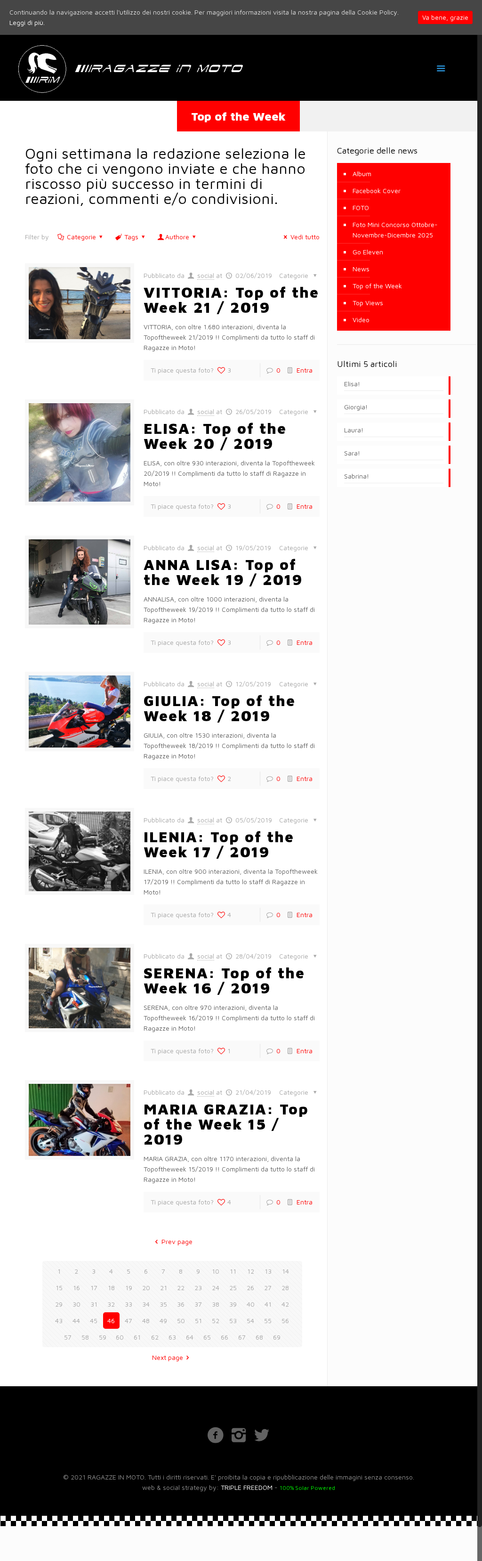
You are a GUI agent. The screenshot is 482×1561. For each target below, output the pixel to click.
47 (128, 1321)
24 (215, 1288)
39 (233, 1304)
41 (268, 1304)
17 (93, 1288)
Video (361, 320)
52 (215, 1321)
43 (59, 1321)
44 (76, 1321)
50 (181, 1321)
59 (102, 1337)
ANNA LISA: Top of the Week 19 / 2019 (223, 571)
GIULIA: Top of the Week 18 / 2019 (220, 707)
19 (128, 1288)
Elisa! (352, 384)
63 (172, 1337)
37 (198, 1304)
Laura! (353, 430)
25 (233, 1288)
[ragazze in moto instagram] (238, 1434)
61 (137, 1337)
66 (224, 1337)
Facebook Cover (377, 191)
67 (242, 1337)
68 (259, 1337)
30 (76, 1304)
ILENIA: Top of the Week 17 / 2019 (219, 844)
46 (111, 1321)
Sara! (352, 453)
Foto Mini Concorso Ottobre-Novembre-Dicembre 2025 (395, 229)
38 (215, 1304)
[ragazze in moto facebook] (215, 1434)
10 (215, 1271)
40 (251, 1304)
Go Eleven (368, 252)
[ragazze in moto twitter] (261, 1434)
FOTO (361, 207)
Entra (305, 370)
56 (285, 1321)
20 (146, 1288)
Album (362, 174)
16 (76, 1288)
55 (268, 1321)
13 (268, 1271)
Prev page (177, 1241)
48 (146, 1321)
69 (277, 1337)
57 (68, 1337)
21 (163, 1288)
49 (163, 1321)
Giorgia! (356, 407)
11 (233, 1271)
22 (181, 1288)
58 (85, 1337)
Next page (167, 1357)
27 (268, 1288)
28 (285, 1288)
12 (250, 1271)
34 (146, 1304)
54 (250, 1321)
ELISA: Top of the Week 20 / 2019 (215, 435)
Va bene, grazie (445, 17)
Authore (177, 237)
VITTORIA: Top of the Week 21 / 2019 (231, 299)
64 (189, 1337)
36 (181, 1304)
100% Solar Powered (307, 1487)
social (205, 275)
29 (59, 1304)
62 (155, 1337)
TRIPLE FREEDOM (247, 1487)
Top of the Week (377, 286)
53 (233, 1321)
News (361, 269)
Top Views (368, 303)
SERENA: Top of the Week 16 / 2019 (224, 980)
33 (128, 1304)
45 (93, 1321)
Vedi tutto (305, 237)
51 (198, 1321)
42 (285, 1304)
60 (120, 1337)
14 (285, 1271)
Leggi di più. (27, 22)
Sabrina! (356, 476)
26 (250, 1288)
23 (198, 1288)
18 (111, 1288)
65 (207, 1337)
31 (93, 1304)
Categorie (81, 237)
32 (111, 1304)
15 (59, 1288)
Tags (131, 237)
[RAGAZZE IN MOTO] (129, 68)
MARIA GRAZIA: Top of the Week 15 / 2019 (226, 1124)
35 (163, 1304)
